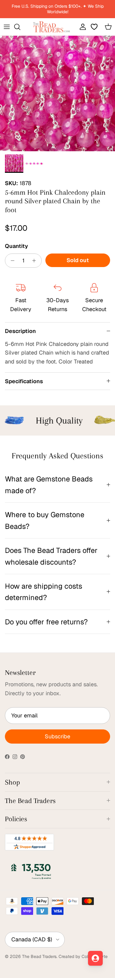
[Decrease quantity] (11, 260)
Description (20, 331)
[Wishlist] (95, 27)
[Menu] (6, 27)
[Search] (20, 27)
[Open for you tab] (95, 958)
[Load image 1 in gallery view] (57, 93)
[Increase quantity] (35, 260)
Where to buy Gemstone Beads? (44, 520)
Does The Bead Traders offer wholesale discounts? (51, 556)
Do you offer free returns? (46, 622)
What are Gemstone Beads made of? (49, 484)
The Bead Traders (39, 956)
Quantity (16, 246)
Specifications (24, 381)
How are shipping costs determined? (43, 591)
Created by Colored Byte (83, 956)
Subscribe (57, 736)
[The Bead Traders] (51, 26)
